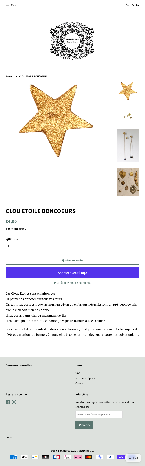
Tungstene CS (85, 450)
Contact (80, 383)
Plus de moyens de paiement (72, 282)
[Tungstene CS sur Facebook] (8, 403)
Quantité (12, 238)
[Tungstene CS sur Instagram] (14, 403)
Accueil (9, 76)
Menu (14, 5)
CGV (78, 373)
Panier (135, 5)
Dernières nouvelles (19, 365)
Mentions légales (85, 378)
